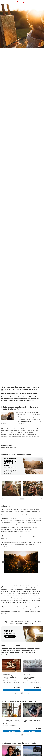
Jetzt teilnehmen (10, 636)
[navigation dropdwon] (42, 1)
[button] (41, 498)
